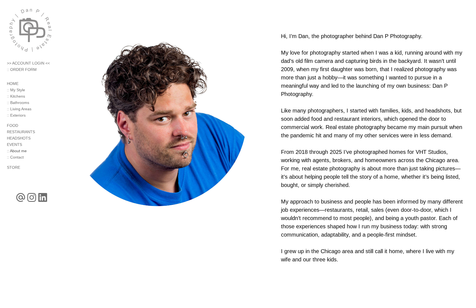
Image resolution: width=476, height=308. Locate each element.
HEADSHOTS (19, 138)
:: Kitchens (16, 96)
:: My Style (16, 90)
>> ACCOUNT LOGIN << (28, 63)
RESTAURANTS (21, 132)
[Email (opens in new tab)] (20, 197)
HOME (12, 83)
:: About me (17, 151)
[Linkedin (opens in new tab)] (42, 197)
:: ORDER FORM (22, 69)
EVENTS (14, 144)
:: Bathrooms (18, 102)
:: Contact (15, 157)
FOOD (12, 125)
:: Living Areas (19, 109)
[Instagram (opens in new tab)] (31, 197)
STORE (13, 167)
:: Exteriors (16, 115)
